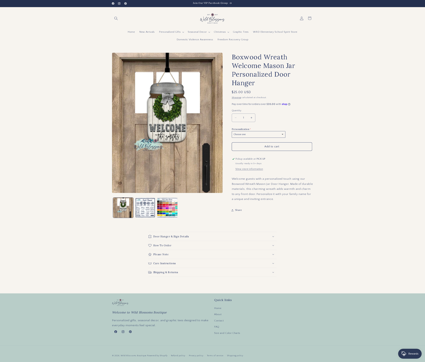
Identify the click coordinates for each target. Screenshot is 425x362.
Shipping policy (235, 356)
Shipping (236, 97)
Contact (219, 320)
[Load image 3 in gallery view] (167, 208)
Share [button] (238, 210)
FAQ (216, 326)
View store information (249, 169)
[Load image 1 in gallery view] (123, 208)
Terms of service (215, 356)
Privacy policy (196, 356)
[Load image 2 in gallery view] (145, 208)
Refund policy (178, 356)
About (217, 314)
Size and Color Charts (227, 333)
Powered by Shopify (157, 356)
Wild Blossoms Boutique (134, 356)
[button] (116, 18)
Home (217, 308)
